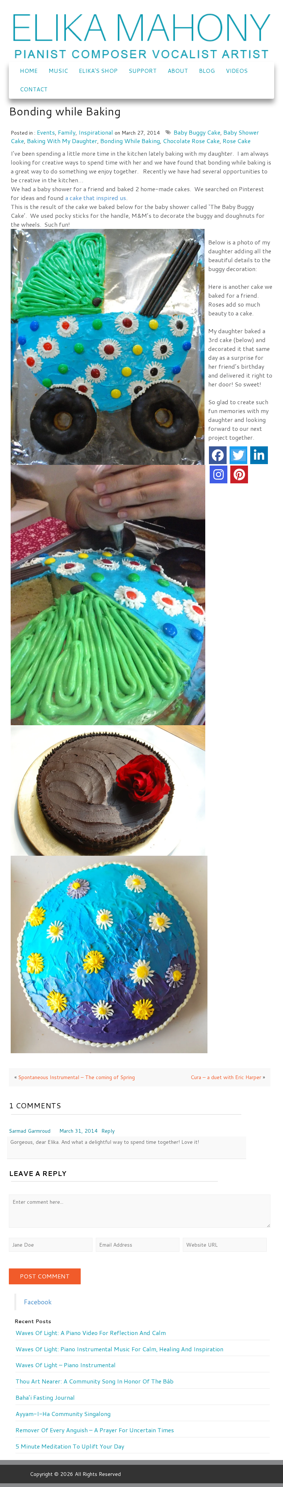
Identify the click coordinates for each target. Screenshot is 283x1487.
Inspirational (95, 132)
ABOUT (178, 71)
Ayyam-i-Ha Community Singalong (63, 1414)
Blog (207, 71)
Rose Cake (237, 140)
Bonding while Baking (130, 140)
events (46, 132)
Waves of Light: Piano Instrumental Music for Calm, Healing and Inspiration (119, 1349)
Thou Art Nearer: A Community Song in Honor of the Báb (94, 1381)
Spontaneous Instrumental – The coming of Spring (76, 1077)
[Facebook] (218, 455)
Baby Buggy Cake (197, 132)
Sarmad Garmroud (29, 1131)
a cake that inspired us (95, 197)
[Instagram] (218, 474)
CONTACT (34, 89)
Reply (108, 1131)
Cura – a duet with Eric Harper (226, 1077)
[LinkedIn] (259, 455)
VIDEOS (237, 71)
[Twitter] (238, 455)
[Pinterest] (239, 474)
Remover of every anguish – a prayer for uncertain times (94, 1430)
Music (58, 71)
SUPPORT (143, 71)
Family (67, 132)
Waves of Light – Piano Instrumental (65, 1365)
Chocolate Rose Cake (191, 140)
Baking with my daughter (62, 140)
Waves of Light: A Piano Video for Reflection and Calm (90, 1333)
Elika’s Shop (98, 71)
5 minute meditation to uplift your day (69, 1446)
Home (29, 71)
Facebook (38, 1302)
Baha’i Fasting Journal (45, 1397)
